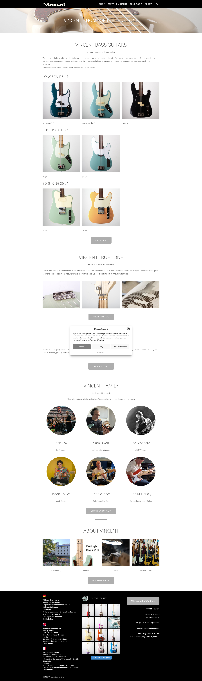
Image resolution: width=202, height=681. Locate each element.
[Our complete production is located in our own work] (101, 635)
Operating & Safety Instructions (55, 639)
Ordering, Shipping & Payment (55, 641)
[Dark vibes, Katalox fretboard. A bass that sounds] (114, 635)
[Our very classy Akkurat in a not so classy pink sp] (101, 622)
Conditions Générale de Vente (54, 657)
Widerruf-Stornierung (51, 600)
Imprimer (46, 663)
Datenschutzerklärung (51, 602)
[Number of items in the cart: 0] (157, 4)
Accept (81, 347)
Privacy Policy (48, 631)
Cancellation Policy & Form (53, 635)
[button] (128, 329)
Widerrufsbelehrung (50, 607)
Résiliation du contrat (51, 653)
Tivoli (84, 230)
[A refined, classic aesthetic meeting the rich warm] (88, 622)
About (116, 570)
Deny (101, 347)
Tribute (125, 123)
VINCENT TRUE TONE (101, 317)
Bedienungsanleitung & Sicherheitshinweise (60, 612)
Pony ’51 (85, 177)
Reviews (86, 570)
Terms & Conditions (50, 633)
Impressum (47, 609)
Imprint (45, 637)
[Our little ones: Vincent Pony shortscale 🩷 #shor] (88, 635)
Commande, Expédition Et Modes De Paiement (61, 667)
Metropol (86, 123)
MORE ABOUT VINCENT (101, 580)
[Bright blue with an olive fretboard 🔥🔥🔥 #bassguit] (114, 648)
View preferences (120, 347)
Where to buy (146, 570)
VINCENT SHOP (101, 240)
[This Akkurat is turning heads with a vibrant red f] (88, 610)
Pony (45, 177)
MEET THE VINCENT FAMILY (101, 511)
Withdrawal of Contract (52, 629)
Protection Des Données (52, 655)
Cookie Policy (100, 352)
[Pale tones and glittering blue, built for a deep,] (114, 610)
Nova (45, 230)
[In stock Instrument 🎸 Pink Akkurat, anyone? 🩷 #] (101, 648)
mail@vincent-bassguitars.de (148, 628)
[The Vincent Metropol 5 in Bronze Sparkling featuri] (101, 610)
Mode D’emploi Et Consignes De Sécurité (58, 665)
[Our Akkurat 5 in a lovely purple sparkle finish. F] (88, 648)
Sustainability (56, 570)
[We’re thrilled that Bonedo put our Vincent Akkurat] (114, 622)
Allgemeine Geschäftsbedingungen (56, 605)
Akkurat (46, 123)
